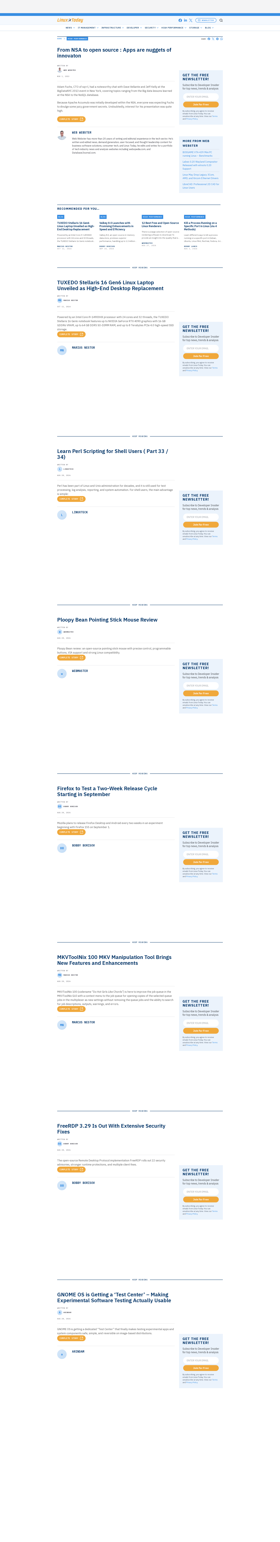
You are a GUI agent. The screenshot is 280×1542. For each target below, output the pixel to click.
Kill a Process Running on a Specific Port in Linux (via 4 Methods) (200, 226)
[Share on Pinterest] (217, 39)
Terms (215, 116)
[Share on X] (213, 39)
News (69, 27)
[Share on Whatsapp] (221, 39)
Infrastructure (111, 27)
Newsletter (208, 20)
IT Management (87, 27)
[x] (190, 20)
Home (59, 39)
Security (150, 27)
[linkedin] (185, 20)
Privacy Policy (191, 119)
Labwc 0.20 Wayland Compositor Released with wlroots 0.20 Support (200, 165)
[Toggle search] (221, 20)
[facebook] (180, 20)
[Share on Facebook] (209, 39)
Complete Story (69, 119)
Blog (208, 27)
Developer (133, 27)
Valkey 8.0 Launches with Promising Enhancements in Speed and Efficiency (116, 226)
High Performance (172, 27)
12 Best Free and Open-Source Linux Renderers (160, 224)
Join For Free (201, 104)
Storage (194, 27)
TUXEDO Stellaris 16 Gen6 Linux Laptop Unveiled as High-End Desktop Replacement (75, 226)
